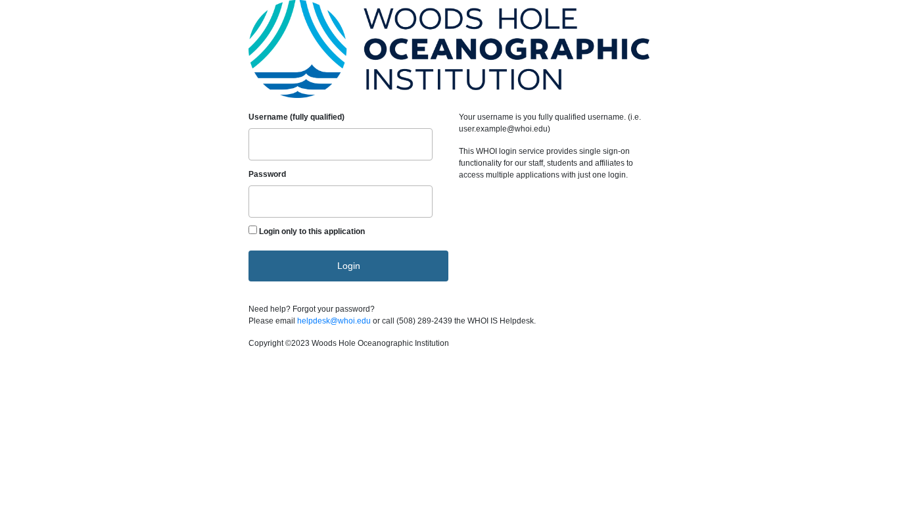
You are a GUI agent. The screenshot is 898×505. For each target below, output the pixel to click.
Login (348, 265)
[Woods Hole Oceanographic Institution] (449, 50)
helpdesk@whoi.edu (334, 320)
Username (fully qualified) (296, 117)
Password (267, 174)
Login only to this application (312, 231)
